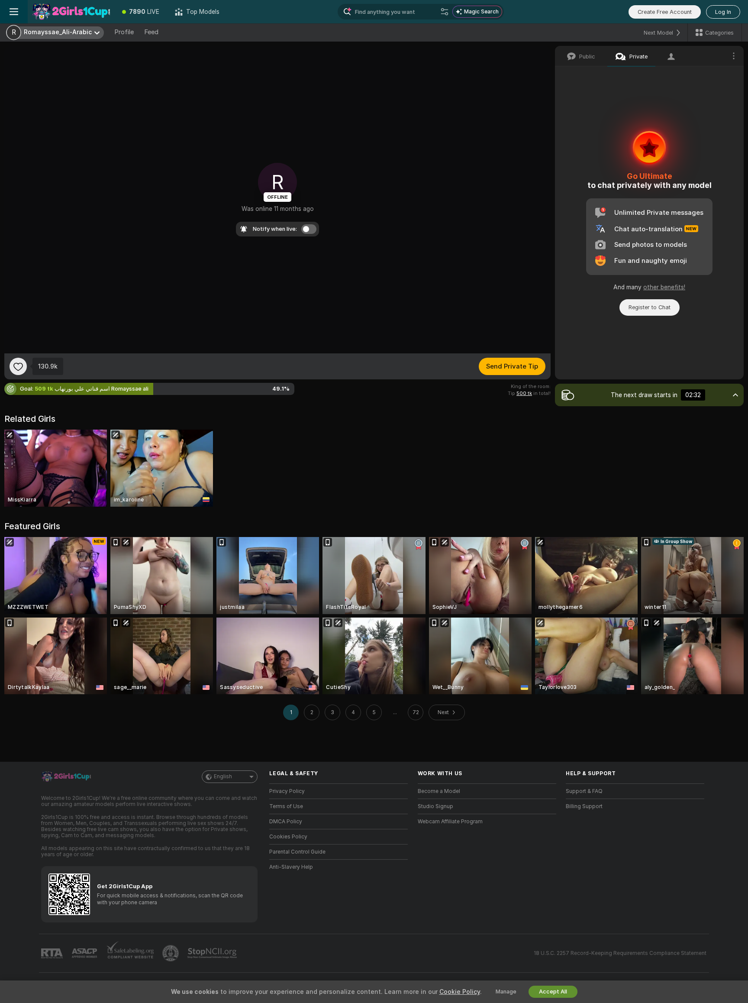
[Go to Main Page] (71, 11)
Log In (723, 12)
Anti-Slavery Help (291, 867)
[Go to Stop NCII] (213, 953)
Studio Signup (435, 806)
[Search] (444, 12)
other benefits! (664, 287)
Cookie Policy (459, 991)
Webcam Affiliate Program (450, 822)
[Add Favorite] (18, 366)
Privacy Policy (287, 791)
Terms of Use (286, 806)
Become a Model (439, 791)
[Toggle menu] (14, 11)
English (223, 776)
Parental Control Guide (297, 852)
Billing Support (584, 806)
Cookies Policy (288, 837)
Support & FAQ (584, 791)
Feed (151, 32)
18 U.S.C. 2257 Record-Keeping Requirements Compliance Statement (620, 953)
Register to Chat (650, 307)
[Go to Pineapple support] (171, 953)
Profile (124, 32)
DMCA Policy (285, 822)
